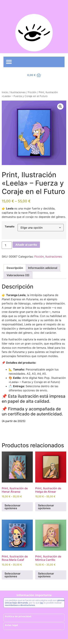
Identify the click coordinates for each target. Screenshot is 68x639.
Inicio (5, 92)
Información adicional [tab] (42, 268)
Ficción (32, 92)
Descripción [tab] (15, 268)
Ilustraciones (18, 92)
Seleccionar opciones (13, 507)
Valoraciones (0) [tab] (18, 275)
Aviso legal (11, 625)
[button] (60, 106)
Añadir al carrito (26, 244)
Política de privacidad (18, 616)
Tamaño (9, 226)
